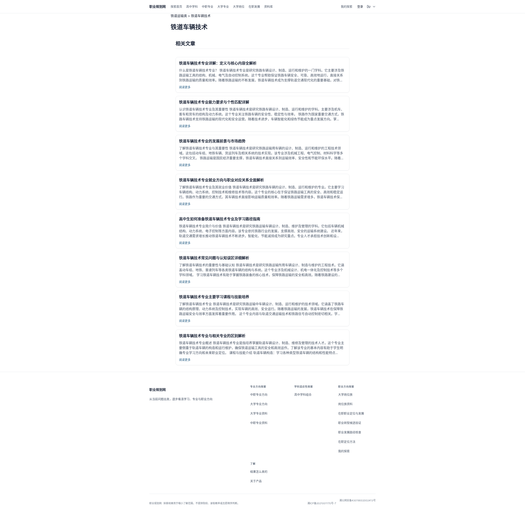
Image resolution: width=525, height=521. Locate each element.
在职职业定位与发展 (351, 413)
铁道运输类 (179, 16)
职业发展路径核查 (349, 432)
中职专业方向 (258, 394)
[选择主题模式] (371, 6)
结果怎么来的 (258, 471)
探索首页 (176, 6)
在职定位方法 (346, 441)
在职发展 (254, 6)
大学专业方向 (258, 404)
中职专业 (207, 6)
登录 (360, 6)
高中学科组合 (303, 394)
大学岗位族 (345, 394)
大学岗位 (238, 6)
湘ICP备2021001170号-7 (321, 503)
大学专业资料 (258, 413)
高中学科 (192, 6)
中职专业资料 (258, 422)
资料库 (268, 6)
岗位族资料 (345, 404)
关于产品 (256, 481)
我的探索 (346, 6)
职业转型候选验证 (349, 422)
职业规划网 (157, 390)
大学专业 (223, 6)
